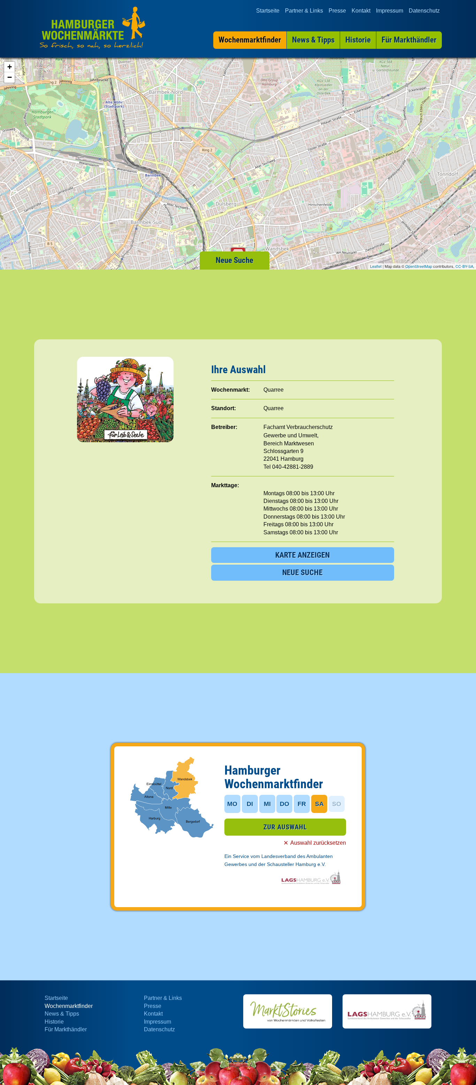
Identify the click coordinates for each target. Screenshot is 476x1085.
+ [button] (9, 66)
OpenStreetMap (418, 266)
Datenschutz (424, 11)
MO (232, 803)
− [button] (9, 77)
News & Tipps (62, 1014)
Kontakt (361, 11)
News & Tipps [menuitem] (313, 40)
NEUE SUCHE (302, 572)
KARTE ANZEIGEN (302, 555)
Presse (337, 11)
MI (267, 803)
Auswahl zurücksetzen (318, 843)
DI (250, 803)
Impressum (389, 11)
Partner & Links (304, 11)
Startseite (267, 11)
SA (319, 803)
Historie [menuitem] (358, 40)
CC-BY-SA (464, 266)
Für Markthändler (66, 1029)
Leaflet (376, 266)
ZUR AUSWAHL (285, 827)
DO (284, 803)
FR (302, 803)
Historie (54, 1022)
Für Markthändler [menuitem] (409, 40)
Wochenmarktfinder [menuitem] (249, 40)
